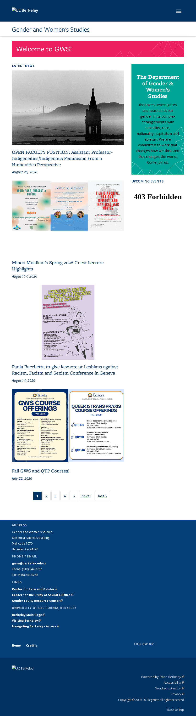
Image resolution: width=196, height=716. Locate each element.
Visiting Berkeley (26, 621)
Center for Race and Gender (34, 589)
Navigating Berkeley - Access (35, 626)
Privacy (177, 694)
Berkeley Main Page (28, 615)
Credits (31, 645)
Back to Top (175, 709)
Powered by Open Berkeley (162, 677)
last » (104, 497)
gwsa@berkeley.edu (29, 563)
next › (88, 497)
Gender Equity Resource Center (37, 601)
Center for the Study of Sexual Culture (42, 595)
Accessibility (174, 682)
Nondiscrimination (169, 688)
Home (16, 645)
